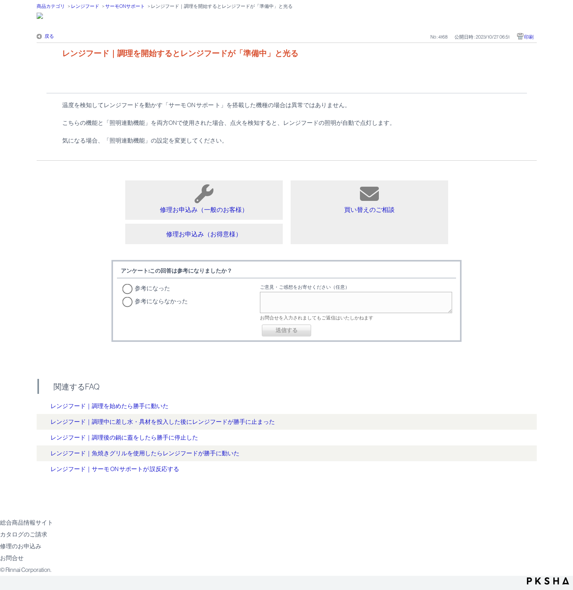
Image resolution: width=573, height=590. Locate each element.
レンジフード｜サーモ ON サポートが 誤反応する (114, 469)
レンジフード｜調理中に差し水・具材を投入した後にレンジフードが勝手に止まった (162, 421)
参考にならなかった (161, 301)
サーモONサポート (125, 6)
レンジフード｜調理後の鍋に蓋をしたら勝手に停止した (124, 437)
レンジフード (85, 6)
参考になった (152, 288)
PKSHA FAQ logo (548, 581)
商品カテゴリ (51, 6)
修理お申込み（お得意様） (204, 233)
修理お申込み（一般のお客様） (204, 209)
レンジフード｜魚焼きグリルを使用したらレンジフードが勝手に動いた (144, 453)
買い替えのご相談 (369, 209)
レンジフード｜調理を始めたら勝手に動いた (109, 406)
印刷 (529, 37)
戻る (49, 36)
